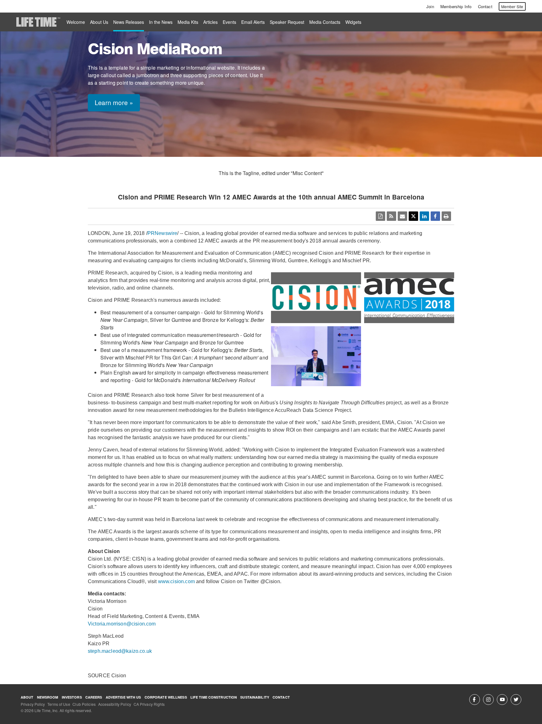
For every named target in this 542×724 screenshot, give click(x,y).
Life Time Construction (213, 697)
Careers (93, 697)
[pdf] (380, 216)
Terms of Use (58, 704)
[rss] (391, 216)
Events (229, 22)
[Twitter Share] (413, 216)
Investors (72, 697)
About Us (99, 22)
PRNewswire (162, 233)
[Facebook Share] (435, 216)
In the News (161, 22)
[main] (271, 342)
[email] (402, 216)
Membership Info (455, 6)
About (27, 697)
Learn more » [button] (114, 102)
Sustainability (254, 697)
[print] (446, 216)
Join (430, 6)
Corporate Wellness (166, 697)
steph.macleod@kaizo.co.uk (120, 651)
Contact (485, 6)
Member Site (512, 6)
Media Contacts (324, 22)
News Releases (128, 22)
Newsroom (47, 697)
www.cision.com (176, 581)
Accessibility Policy (114, 704)
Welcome (75, 22)
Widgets (353, 22)
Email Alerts (253, 22)
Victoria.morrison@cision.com (122, 623)
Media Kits (188, 22)
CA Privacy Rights (149, 704)
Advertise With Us (123, 697)
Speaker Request (287, 22)
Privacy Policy (33, 704)
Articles (210, 22)
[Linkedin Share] (424, 216)
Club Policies (84, 704)
